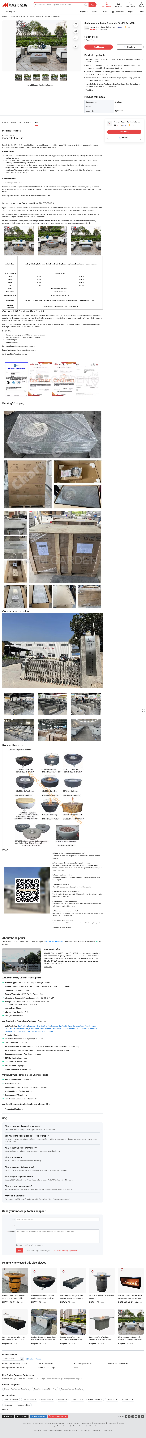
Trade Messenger (38, 1416)
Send (19, 1250)
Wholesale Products (73, 1423)
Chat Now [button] (131, 47)
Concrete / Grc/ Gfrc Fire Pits (39, 1026)
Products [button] (39, 4)
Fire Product (62, 1400)
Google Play (22, 1416)
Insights (121, 1423)
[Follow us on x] (129, 1416)
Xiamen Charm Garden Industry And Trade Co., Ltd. (102, 27)
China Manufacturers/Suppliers (54, 1423)
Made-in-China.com (63, 1426)
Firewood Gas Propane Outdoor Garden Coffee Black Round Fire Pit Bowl (43, 1298)
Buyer (94, 12)
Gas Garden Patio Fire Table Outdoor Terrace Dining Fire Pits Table (100, 1339)
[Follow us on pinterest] (139, 1416)
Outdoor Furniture (68, 1029)
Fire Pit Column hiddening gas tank (14, 1363)
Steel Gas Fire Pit (77, 1400)
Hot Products (27, 1423)
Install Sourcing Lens (59, 1416)
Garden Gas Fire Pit (95, 1400)
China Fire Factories (11, 1400)
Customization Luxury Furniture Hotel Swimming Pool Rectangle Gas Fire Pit (71, 1298)
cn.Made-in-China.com (94, 1426)
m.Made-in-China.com (78, 1426)
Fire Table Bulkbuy (23, 1405)
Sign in (141, 6)
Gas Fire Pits (22, 1026)
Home (4, 16)
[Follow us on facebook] (126, 1416)
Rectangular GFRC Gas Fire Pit (13, 1368)
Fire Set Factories (47, 1400)
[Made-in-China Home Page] (14, 4)
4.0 (117, 125)
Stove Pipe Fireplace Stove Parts (45, 1389)
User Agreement (85, 1430)
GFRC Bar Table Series (45, 1363)
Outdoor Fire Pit (128, 1400)
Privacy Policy (108, 1430)
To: (14, 1225)
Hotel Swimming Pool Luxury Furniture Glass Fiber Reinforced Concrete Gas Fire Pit (71, 1339)
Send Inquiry (99, 47)
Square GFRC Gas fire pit (46, 1368)
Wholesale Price (86, 1423)
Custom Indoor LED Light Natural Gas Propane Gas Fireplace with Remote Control (130, 1298)
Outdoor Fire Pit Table (52, 1029)
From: (13, 1219)
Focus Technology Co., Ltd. (57, 1430)
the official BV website (54, 942)
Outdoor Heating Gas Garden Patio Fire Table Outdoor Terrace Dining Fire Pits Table (43, 1339)
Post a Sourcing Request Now (66, 1250)
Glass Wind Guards (36, 1029)
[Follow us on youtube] (136, 1416)
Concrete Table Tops (81, 1026)
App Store (8, 1416)
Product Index (112, 1423)
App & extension (117, 12)
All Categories (10, 12)
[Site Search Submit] (92, 4)
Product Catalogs (34, 1359)
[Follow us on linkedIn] (142, 1416)
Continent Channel (99, 1423)
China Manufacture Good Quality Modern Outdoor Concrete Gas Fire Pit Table (130, 1339)
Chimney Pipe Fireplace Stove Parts (16, 1389)
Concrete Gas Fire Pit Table (61, 1026)
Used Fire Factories (29, 1400)
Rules (142, 12)
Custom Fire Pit (112, 1400)
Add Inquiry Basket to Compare (42, 85)
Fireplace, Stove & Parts (52, 16)
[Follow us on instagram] (132, 1416)
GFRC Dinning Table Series (82, 1363)
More (4, 1409)
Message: (11, 1231)
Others (75, 1368)
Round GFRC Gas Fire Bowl (118, 1363)
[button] (86, 4)
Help (104, 12)
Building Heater (35, 16)
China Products (38, 1423)
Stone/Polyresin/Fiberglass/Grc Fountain (37, 1031)
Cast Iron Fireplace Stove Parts (72, 1389)
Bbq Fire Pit (8, 1405)
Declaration (96, 1430)
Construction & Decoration (18, 16)
